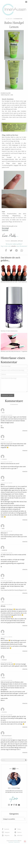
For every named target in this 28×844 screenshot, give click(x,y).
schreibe (13, 246)
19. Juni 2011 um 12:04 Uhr (6, 604)
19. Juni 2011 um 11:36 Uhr (6, 461)
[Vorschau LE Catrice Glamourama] (14, 307)
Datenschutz (17, 842)
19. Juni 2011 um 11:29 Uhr (6, 415)
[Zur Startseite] (14, 9)
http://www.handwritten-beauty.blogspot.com (14, 590)
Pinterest (19, 832)
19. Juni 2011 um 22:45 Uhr (6, 738)
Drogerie (14, 241)
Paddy (3, 480)
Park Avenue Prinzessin (6, 735)
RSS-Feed (19, 835)
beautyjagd (4, 659)
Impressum (10, 842)
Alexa (3, 412)
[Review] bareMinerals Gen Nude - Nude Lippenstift (14, 282)
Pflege (21, 241)
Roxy (3, 439)
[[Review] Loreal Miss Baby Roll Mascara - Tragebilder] (14, 341)
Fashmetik (5, 230)
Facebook (6, 829)
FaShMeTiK (4, 550)
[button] (26, 2)
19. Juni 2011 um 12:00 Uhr (6, 580)
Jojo (3, 578)
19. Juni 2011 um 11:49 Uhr (6, 483)
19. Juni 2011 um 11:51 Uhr (6, 531)
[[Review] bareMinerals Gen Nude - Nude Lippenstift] (14, 272)
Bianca (3, 677)
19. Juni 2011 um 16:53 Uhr (6, 680)
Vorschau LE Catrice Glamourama (9, 331)
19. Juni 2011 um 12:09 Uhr (6, 637)
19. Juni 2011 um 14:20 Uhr (6, 662)
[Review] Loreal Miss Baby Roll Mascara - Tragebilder (14, 351)
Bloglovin (6, 835)
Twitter (19, 829)
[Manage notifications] (25, 841)
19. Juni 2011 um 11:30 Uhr (6, 442)
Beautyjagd (5, 228)
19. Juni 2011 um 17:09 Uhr (6, 714)
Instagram (6, 832)
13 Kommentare (17, 18)
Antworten (24, 430)
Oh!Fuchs (16, 840)
